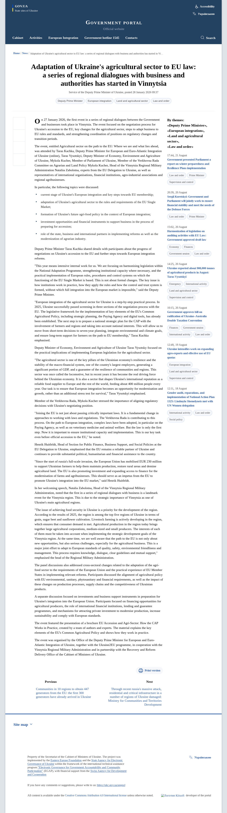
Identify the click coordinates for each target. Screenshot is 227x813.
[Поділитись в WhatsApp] (19, 148)
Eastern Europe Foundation (66, 760)
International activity (196, 284)
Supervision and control (181, 182)
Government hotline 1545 (101, 38)
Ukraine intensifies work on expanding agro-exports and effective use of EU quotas (190, 353)
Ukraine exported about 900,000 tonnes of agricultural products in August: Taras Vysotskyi (191, 272)
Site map (20, 724)
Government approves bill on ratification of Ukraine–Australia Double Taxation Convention (187, 316)
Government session (179, 253)
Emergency (175, 284)
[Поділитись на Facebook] (19, 123)
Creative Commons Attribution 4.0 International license (96, 795)
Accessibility (207, 6)
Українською (206, 13)
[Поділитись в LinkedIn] (19, 160)
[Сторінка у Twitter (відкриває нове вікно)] (192, 38)
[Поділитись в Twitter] (19, 136)
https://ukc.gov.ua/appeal (111, 785)
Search (210, 38)
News (25, 53)
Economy (174, 247)
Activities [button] (35, 38)
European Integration (63, 38)
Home (16, 53)
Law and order (161, 100)
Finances (188, 247)
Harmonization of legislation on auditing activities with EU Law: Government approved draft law (186, 235)
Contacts (131, 38)
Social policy (175, 419)
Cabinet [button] (17, 38)
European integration (99, 100)
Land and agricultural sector (132, 100)
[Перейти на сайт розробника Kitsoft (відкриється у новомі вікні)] (173, 798)
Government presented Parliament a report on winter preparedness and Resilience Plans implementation (189, 164)
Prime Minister (196, 175)
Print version (152, 670)
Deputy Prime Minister (70, 100)
